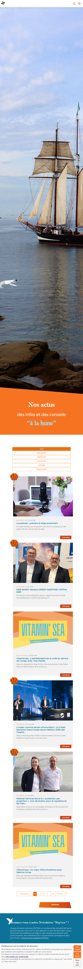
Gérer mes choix (77, 962)
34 (53, 894)
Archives (55, 905)
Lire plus (65, 537)
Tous (41, 449)
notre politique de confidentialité (16, 957)
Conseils (41, 465)
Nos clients (41, 453)
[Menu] (74, 3)
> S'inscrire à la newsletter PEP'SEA (34, 938)
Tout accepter (77, 948)
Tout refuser (77, 955)
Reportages (41, 469)
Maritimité (41, 457)
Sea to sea (41, 461)
